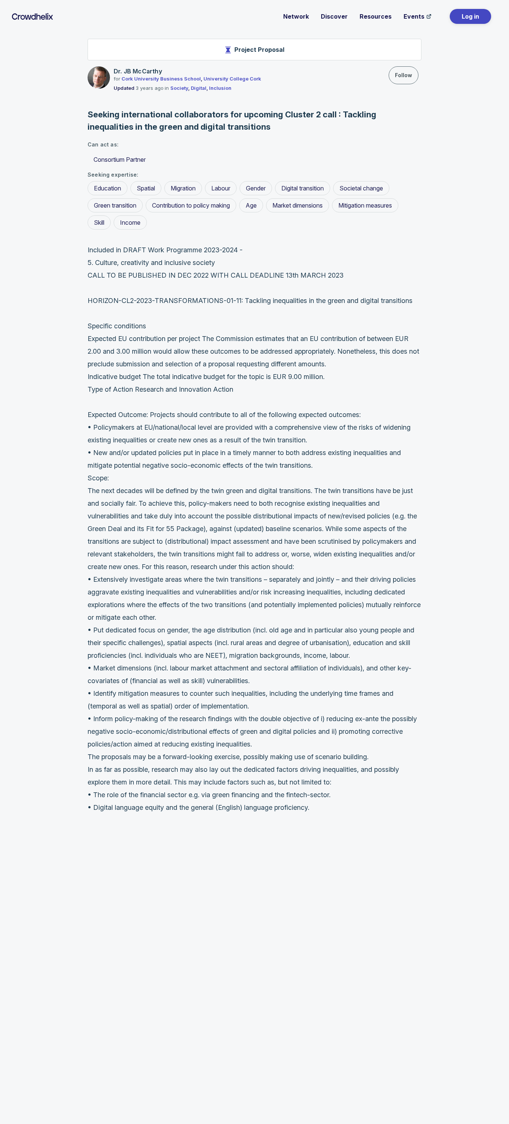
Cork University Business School (161, 79)
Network (296, 16)
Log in (470, 16)
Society (179, 88)
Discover (334, 16)
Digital (198, 88)
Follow (403, 75)
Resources (376, 16)
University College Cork (232, 79)
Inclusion (220, 88)
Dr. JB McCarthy (138, 71)
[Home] (32, 16)
